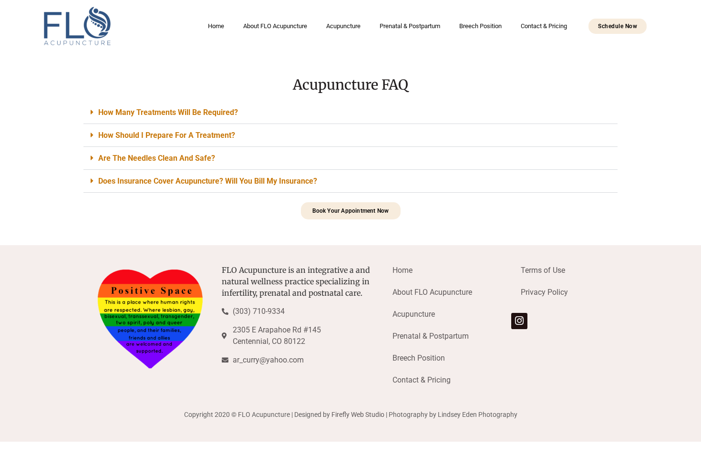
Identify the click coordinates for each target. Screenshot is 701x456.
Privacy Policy (544, 292)
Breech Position (480, 26)
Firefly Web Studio (357, 414)
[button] (350, 112)
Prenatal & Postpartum (410, 26)
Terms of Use (543, 270)
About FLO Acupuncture (275, 26)
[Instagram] (519, 321)
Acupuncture (343, 26)
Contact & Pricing (544, 26)
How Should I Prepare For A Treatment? (166, 135)
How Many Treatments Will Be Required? (168, 112)
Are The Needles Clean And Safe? (156, 158)
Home (216, 26)
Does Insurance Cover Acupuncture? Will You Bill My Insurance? (207, 181)
